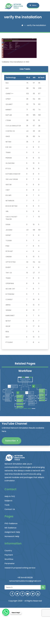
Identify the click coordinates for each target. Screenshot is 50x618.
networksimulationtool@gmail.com (25, 581)
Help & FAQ (10, 496)
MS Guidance (10, 527)
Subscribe (10, 440)
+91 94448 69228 (25, 577)
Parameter (10, 563)
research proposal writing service (20, 567)
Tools (7, 505)
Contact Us (10, 509)
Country (8, 550)
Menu (34, 5)
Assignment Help (12, 532)
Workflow (9, 559)
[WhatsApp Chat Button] (5, 612)
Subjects (8, 500)
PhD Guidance (11, 523)
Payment (9, 555)
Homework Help (12, 536)
